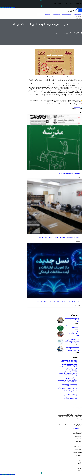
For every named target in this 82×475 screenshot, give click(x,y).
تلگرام (79, 457)
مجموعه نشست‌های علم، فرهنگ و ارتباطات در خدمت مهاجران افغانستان (68, 391)
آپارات (79, 463)
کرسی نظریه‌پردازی (66, 398)
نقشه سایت (78, 441)
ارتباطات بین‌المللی (65, 360)
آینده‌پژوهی (71, 360)
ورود (80, 16)
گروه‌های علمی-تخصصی (67, 14)
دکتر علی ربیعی (64, 373)
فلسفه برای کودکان (66, 388)
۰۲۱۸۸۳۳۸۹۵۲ (75, 428)
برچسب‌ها (78, 443)
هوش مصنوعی (74, 397)
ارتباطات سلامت (74, 361)
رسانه (63, 378)
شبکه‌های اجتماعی (74, 385)
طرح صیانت (64, 385)
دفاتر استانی (47, 14)
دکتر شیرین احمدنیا (74, 370)
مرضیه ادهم (64, 392)
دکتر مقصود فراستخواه (65, 375)
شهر (70, 385)
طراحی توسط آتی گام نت (62, 470)
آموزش (74, 360)
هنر (60, 395)
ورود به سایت (78, 449)
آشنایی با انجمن (77, 14)
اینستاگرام (78, 455)
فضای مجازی (74, 388)
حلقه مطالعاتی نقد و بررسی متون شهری (69, 366)
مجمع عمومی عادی (74, 389)
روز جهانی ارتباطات (62, 380)
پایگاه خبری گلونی (66, 396)
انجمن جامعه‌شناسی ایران (70, 364)
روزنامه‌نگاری (74, 381)
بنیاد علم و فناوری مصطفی (61, 33)
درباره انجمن (78, 436)
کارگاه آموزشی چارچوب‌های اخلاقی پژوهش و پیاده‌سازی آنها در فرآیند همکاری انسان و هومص (72, 341)
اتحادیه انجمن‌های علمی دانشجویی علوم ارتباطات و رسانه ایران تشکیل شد (72, 319)
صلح (67, 385)
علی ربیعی (63, 386)
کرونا (61, 398)
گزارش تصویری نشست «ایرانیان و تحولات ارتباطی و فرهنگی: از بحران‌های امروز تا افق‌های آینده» (59, 237)
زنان (69, 381)
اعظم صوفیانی (62, 361)
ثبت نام (77, 16)
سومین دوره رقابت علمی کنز (76, 76)
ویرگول (79, 468)
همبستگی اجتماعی (65, 395)
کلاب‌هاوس (78, 465)
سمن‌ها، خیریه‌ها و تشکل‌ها (73, 384)
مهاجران (59, 392)
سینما (63, 384)
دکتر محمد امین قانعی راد (73, 374)
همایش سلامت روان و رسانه (73, 395)
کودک (75, 399)
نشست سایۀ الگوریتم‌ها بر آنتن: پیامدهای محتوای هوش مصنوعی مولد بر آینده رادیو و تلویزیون (72, 348)
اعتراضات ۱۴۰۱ (67, 361)
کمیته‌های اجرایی (56, 14)
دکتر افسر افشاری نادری (71, 368)
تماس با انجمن (78, 438)
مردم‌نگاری (69, 392)
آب (76, 360)
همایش (68, 394)
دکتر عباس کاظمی (73, 373)
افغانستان (75, 362)
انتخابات (71, 362)
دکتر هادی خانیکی (71, 379)
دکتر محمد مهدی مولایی (64, 374)
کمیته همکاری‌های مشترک (75, 33)
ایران (63, 364)
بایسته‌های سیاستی (69, 365)
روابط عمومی (74, 380)
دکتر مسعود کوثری (73, 375)
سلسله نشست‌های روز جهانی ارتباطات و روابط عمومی (67, 382)
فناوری (59, 388)
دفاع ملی (59, 366)
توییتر (79, 460)
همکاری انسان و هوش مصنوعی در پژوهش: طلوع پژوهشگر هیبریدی (72, 333)
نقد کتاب (75, 394)
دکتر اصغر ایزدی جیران (73, 367)
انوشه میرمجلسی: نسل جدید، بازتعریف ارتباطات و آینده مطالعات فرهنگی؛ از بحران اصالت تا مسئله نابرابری (57, 301)
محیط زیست (52, 33)
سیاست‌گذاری (66, 384)
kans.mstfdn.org (77, 107)
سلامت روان (66, 381)
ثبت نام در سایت (77, 446)
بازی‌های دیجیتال (75, 365)
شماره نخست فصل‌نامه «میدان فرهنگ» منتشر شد (69, 173)
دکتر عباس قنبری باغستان (70, 371)
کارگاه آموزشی (73, 398)
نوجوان (72, 394)
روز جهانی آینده (69, 380)
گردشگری (72, 399)
